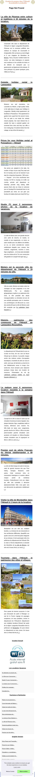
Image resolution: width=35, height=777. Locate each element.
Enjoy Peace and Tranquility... (9, 741)
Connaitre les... (6, 691)
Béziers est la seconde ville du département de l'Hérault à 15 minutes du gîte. (16, 269)
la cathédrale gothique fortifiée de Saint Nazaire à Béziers (16, 375)
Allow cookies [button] (24, 771)
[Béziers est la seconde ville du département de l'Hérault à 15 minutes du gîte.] (16, 279)
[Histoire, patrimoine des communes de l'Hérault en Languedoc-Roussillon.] (16, 338)
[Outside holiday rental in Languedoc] (16, 94)
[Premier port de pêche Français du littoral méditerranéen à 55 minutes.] (16, 461)
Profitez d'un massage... (8, 687)
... (14, 72)
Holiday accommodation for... (9, 756)
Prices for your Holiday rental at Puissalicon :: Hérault (16, 141)
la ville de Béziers (20, 545)
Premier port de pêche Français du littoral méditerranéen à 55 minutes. (16, 452)
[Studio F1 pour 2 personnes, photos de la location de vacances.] (16, 222)
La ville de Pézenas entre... (9, 721)
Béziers (6, 57)
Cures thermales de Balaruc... (9, 703)
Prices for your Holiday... (8, 745)
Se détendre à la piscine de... (9, 672)
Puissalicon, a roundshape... (9, 752)
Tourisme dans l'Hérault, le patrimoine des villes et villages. (16, 559)
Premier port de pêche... (8, 732)
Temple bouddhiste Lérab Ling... (10, 725)
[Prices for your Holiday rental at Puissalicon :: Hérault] (16, 156)
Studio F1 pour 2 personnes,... (10, 680)
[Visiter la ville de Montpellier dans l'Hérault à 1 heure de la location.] (16, 515)
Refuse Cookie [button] (10, 771)
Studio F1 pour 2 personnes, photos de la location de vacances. (16, 206)
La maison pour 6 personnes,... (10, 683)
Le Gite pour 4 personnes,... (9, 676)
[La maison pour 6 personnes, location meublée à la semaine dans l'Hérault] (16, 405)
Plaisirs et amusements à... (9, 699)
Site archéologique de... (8, 714)
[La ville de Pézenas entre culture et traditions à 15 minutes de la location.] (16, 32)
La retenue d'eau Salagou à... (9, 718)
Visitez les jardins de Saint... (9, 707)
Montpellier (16, 628)
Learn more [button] (17, 767)
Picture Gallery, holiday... (8, 748)
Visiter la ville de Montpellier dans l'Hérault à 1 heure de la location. (16, 501)
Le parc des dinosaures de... (9, 710)
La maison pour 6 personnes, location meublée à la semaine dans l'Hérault (16, 389)
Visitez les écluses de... (8, 729)
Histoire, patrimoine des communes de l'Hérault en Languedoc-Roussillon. (16, 322)
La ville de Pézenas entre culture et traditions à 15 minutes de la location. (16, 19)
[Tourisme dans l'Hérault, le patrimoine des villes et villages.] (16, 586)
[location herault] (17, 2)
